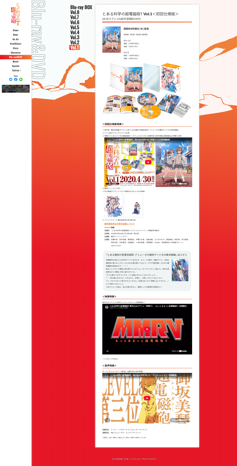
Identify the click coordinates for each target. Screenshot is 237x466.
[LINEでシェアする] (20, 79)
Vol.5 (74, 27)
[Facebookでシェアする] (15, 79)
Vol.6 (74, 22)
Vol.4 (74, 32)
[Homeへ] (15, 14)
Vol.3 (74, 37)
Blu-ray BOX (81, 7)
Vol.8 (74, 12)
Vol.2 (74, 42)
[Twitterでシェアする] (10, 79)
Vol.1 (74, 47)
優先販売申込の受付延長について (119, 223)
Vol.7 (74, 17)
